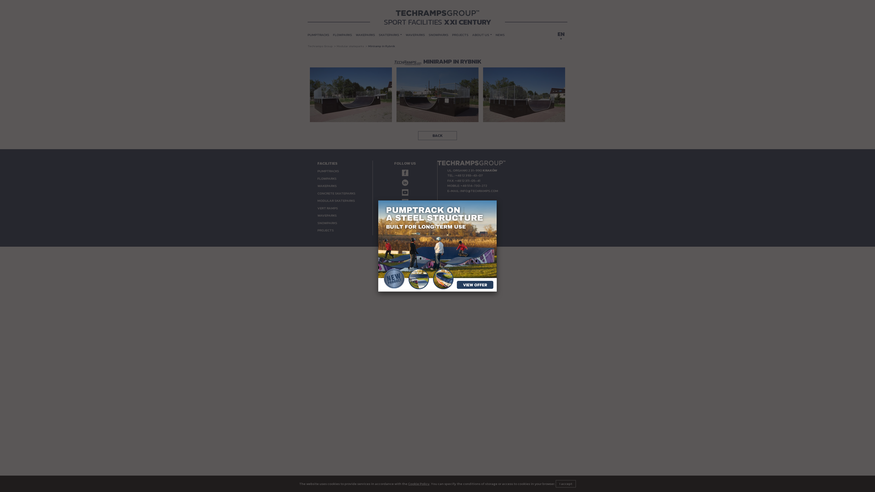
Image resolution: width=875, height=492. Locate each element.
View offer (475, 285)
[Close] (497, 200)
